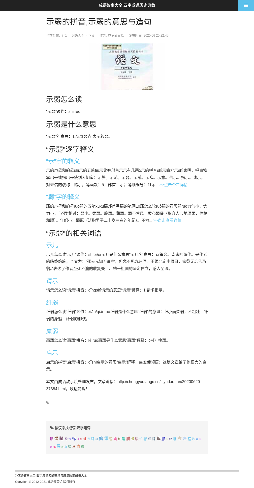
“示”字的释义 (63, 161)
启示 (52, 352)
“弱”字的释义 (63, 197)
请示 (52, 281)
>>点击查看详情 (173, 185)
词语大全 (77, 35)
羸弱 (52, 331)
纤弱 (52, 302)
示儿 (52, 245)
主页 (64, 35)
